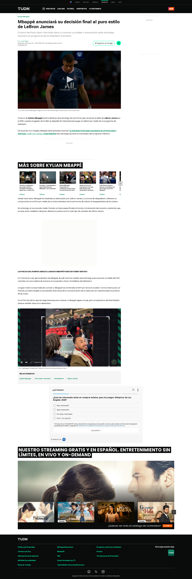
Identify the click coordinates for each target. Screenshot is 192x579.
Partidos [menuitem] (50, 8)
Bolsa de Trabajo (24, 565)
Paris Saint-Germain (43, 379)
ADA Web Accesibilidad (27, 560)
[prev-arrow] (16, 512)
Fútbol (22, 194)
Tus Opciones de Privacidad (107, 556)
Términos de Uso (24, 551)
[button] (69, 79)
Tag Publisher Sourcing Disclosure (70, 565)
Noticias (86, 2)
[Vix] (171, 8)
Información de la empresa (28, 556)
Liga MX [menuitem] (61, 8)
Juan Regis (24, 41)
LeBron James (72, 379)
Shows (77, 2)
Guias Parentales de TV (66, 560)
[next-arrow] (120, 183)
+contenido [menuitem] (95, 8)
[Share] (118, 43)
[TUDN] (24, 8)
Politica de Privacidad (26, 547)
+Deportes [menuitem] (81, 8)
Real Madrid (58, 379)
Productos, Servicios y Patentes (109, 547)
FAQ (58, 556)
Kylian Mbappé (23, 17)
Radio (113, 2)
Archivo (99, 551)
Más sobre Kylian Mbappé (50, 165)
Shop (120, 2)
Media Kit (60, 551)
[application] (69, 80)
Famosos (95, 2)
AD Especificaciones (65, 547)
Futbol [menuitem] (70, 8)
